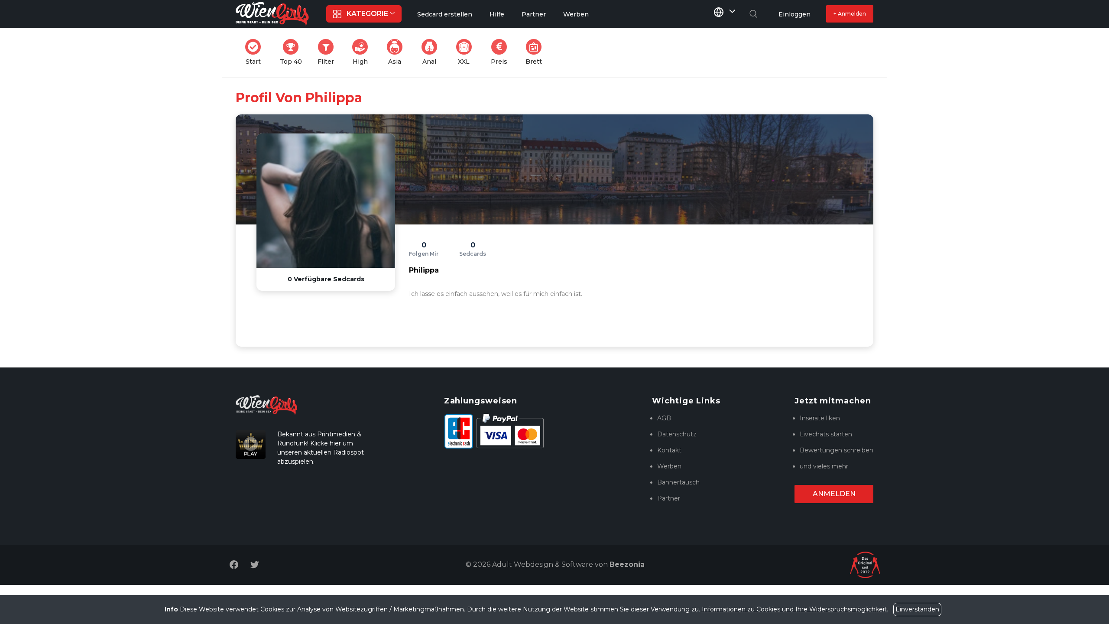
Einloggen (794, 14)
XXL (466, 52)
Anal (432, 52)
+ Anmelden (849, 13)
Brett (536, 52)
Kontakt (669, 450)
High (363, 52)
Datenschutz (677, 434)
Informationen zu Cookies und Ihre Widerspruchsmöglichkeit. (795, 609)
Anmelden (834, 494)
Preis (501, 52)
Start (256, 52)
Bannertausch (678, 482)
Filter (328, 52)
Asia (398, 52)
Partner (668, 498)
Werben (669, 466)
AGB (664, 418)
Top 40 (293, 52)
